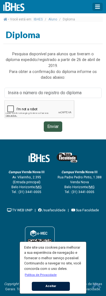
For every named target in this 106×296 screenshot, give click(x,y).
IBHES (38, 19)
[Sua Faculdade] (67, 157)
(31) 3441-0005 (29, 192)
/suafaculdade (54, 210)
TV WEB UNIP (21, 210)
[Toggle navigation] (97, 7)
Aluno (52, 19)
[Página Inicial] (16, 6)
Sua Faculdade (87, 210)
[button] (40, 274)
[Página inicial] (5, 19)
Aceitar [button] (51, 286)
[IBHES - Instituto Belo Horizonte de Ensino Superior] (39, 157)
